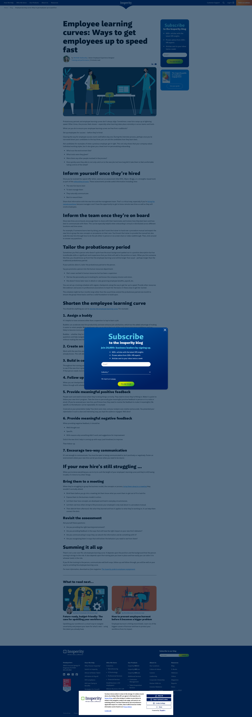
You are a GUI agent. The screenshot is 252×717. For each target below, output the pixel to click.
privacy (113, 379)
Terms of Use (108, 698)
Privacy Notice (127, 707)
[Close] (165, 329)
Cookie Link (108, 711)
